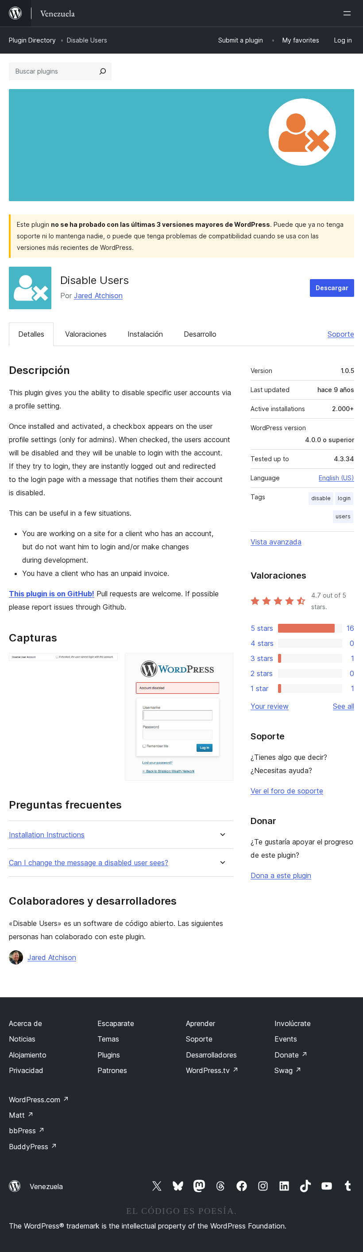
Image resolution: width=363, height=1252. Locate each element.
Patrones (112, 1070)
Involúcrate (292, 1023)
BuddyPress (33, 1146)
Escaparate (115, 1023)
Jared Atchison (98, 295)
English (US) (336, 478)
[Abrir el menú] (349, 13)
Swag (287, 1070)
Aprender (200, 1023)
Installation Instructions (47, 835)
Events (285, 1038)
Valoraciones (86, 334)
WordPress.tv (212, 1070)
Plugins (108, 1054)
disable (321, 498)
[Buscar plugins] (103, 71)
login (344, 498)
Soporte (341, 334)
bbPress (27, 1130)
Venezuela (46, 1186)
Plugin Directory (32, 40)
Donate (291, 1054)
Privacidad (26, 1070)
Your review (270, 706)
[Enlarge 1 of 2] (105, 665)
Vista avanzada (276, 541)
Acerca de (25, 1023)
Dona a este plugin (281, 875)
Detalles (31, 334)
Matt (21, 1115)
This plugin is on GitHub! (51, 593)
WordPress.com (39, 1099)
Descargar (332, 288)
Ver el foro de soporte (287, 790)
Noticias (22, 1038)
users (343, 516)
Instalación (145, 334)
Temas (108, 1038)
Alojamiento (27, 1054)
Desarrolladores (211, 1054)
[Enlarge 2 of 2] (221, 665)
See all (343, 706)
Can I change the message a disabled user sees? (88, 863)
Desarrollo (200, 334)
